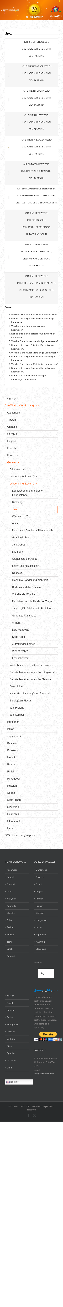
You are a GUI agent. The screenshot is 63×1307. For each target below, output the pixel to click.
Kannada (11, 906)
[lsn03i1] (8, 50)
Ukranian (11, 1060)
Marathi (11, 913)
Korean (10, 995)
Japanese (41, 934)
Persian (11, 1010)
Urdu (9, 1067)
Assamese (12, 870)
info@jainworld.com (44, 1073)
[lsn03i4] (8, 124)
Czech (39, 884)
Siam (9, 1046)
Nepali (10, 1003)
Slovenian (41, 949)
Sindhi (10, 949)
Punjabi (10, 934)
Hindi (9, 891)
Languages (11, 398)
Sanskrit (11, 956)
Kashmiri (40, 941)
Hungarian (41, 920)
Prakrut (10, 927)
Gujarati (11, 884)
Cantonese (41, 870)
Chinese (40, 877)
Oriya (9, 920)
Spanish (11, 1053)
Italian (39, 927)
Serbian (11, 1039)
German (40, 913)
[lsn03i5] (8, 148)
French (39, 906)
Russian (11, 1031)
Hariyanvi (11, 898)
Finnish (39, 898)
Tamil (9, 941)
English (39, 891)
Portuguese (13, 1024)
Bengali (10, 877)
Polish (10, 1017)
